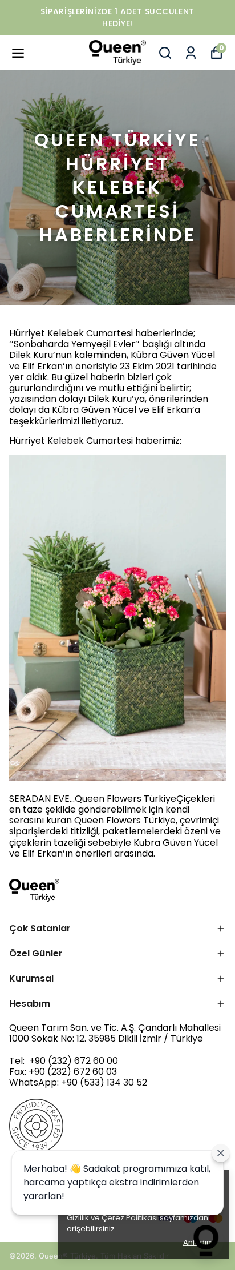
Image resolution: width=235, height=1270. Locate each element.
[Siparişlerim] (191, 53)
